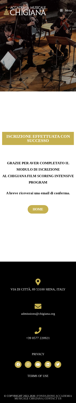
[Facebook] (18, 364)
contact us (53, 398)
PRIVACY (38, 354)
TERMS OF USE (38, 376)
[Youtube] (38, 364)
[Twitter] (57, 364)
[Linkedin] (48, 364)
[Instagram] (28, 364)
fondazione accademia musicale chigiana (43, 397)
